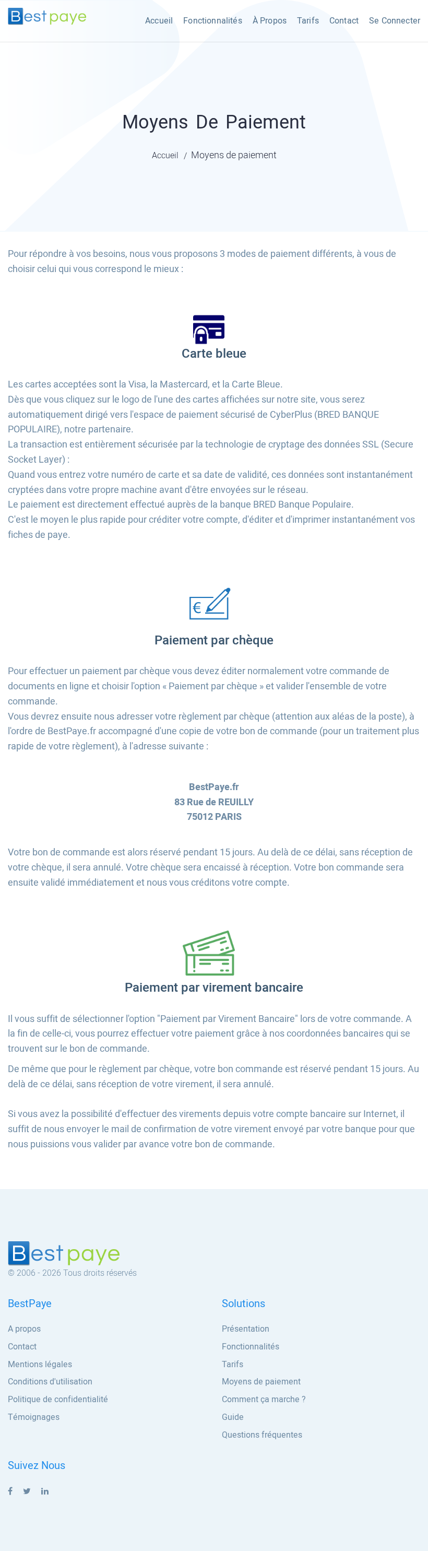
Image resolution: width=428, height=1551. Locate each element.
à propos (270, 21)
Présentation (245, 1329)
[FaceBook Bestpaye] (10, 1491)
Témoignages (34, 1417)
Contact (344, 21)
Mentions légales (40, 1364)
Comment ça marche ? (264, 1399)
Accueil (159, 21)
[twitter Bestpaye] (27, 1491)
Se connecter (394, 21)
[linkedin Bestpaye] (45, 1491)
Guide (233, 1417)
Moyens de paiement (261, 1382)
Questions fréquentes (262, 1435)
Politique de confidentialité (58, 1399)
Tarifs (308, 21)
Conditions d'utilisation (50, 1382)
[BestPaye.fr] (47, 16)
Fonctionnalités (212, 21)
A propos (24, 1329)
